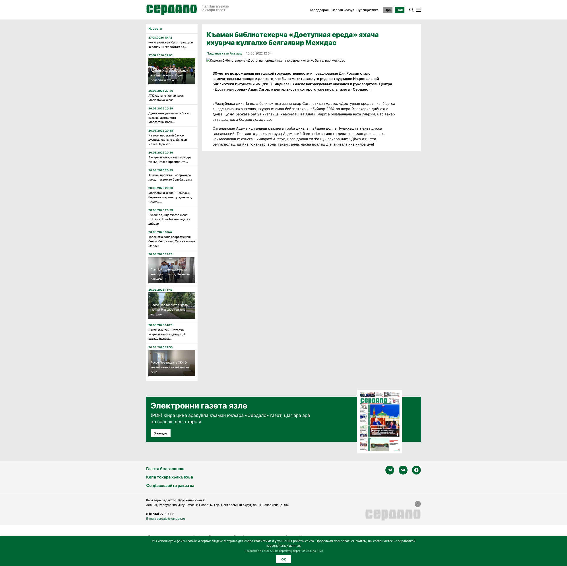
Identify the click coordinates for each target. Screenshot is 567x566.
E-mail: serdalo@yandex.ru (165, 518)
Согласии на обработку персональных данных (292, 551)
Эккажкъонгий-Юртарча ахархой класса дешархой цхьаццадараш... (166, 334)
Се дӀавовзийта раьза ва (170, 485)
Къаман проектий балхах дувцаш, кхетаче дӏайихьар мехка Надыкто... (167, 140)
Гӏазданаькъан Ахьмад (224, 53)
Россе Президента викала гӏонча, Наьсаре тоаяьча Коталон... (169, 309)
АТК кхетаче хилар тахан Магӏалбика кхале (166, 98)
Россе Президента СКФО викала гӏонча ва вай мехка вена (170, 367)
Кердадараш (320, 10)
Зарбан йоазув (343, 10)
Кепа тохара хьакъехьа (169, 477)
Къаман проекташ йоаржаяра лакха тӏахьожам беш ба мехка (170, 177)
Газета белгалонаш (165, 468)
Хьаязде (160, 433)
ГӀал (399, 10)
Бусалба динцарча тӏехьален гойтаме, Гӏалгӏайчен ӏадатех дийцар (169, 219)
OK (283, 559)
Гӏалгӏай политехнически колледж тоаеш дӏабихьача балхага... (170, 274)
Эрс (388, 10)
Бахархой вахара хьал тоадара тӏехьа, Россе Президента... (169, 159)
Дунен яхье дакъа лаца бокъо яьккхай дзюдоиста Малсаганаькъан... (169, 117)
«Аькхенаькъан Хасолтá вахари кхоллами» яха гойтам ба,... (170, 45)
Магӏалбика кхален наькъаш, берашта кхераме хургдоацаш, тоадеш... (170, 197)
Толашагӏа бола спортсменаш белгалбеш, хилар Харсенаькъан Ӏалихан (171, 241)
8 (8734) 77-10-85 (160, 514)
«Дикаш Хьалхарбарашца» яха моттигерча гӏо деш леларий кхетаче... (169, 75)
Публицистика (367, 10)
